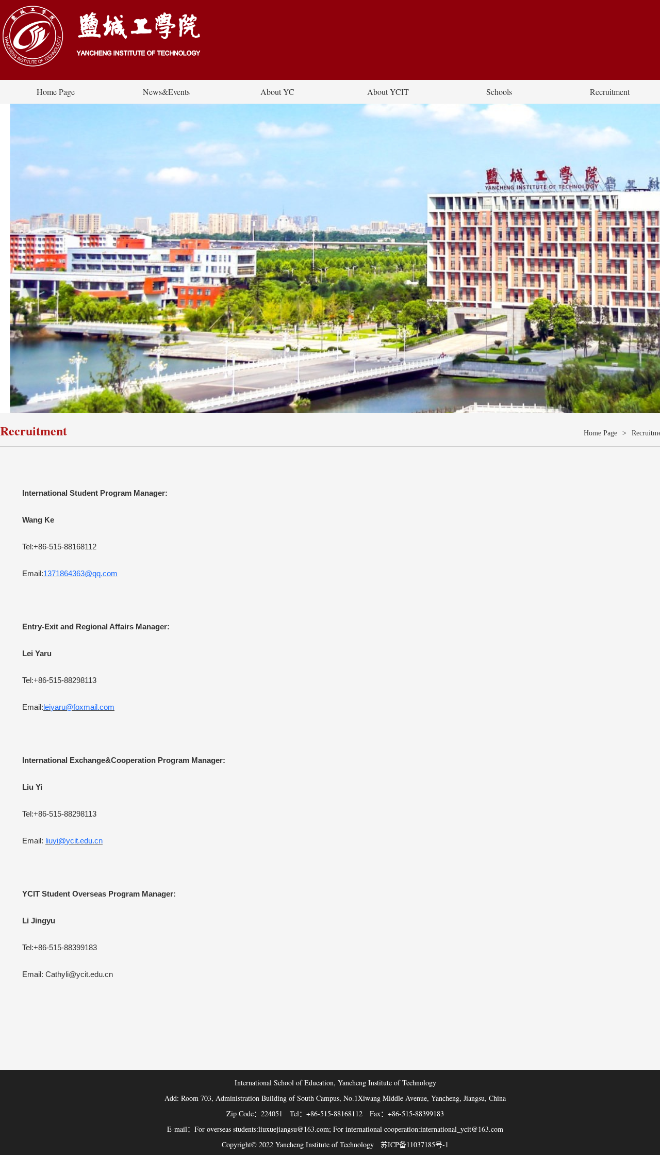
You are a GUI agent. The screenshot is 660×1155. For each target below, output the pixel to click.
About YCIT (388, 91)
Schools (499, 91)
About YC (277, 91)
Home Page (56, 91)
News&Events (166, 91)
